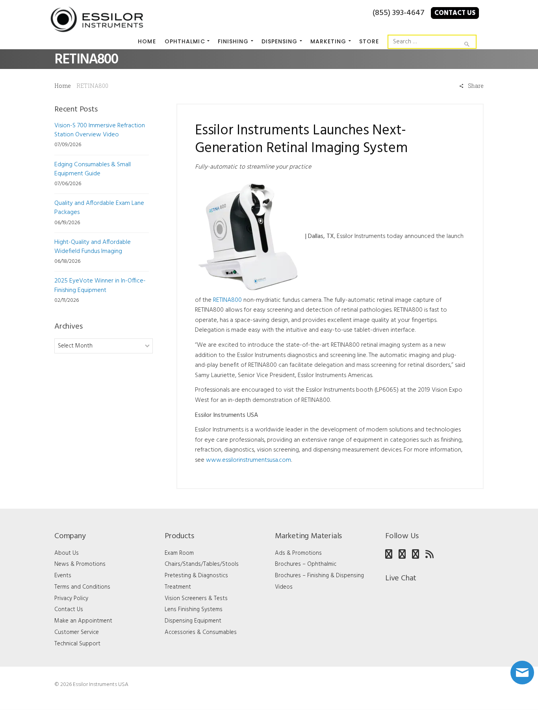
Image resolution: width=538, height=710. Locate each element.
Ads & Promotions (298, 553)
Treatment (178, 587)
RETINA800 (227, 300)
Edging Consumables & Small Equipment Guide (92, 169)
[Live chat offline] (522, 672)
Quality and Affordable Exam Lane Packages (99, 207)
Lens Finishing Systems (194, 609)
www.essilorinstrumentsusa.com (248, 460)
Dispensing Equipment (193, 621)
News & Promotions (80, 564)
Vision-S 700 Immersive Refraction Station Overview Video (99, 130)
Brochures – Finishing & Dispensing (319, 575)
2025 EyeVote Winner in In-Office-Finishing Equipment (100, 285)
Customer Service (76, 632)
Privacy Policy (71, 598)
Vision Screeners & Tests (196, 598)
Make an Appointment (83, 621)
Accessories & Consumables (201, 632)
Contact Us (454, 13)
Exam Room (179, 553)
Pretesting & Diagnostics (196, 575)
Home (62, 85)
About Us (66, 553)
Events (62, 575)
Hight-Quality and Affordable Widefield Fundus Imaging (92, 246)
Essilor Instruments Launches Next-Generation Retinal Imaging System (301, 140)
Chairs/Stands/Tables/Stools (202, 564)
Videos (284, 587)
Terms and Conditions (82, 587)
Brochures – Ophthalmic (305, 564)
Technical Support (77, 644)
